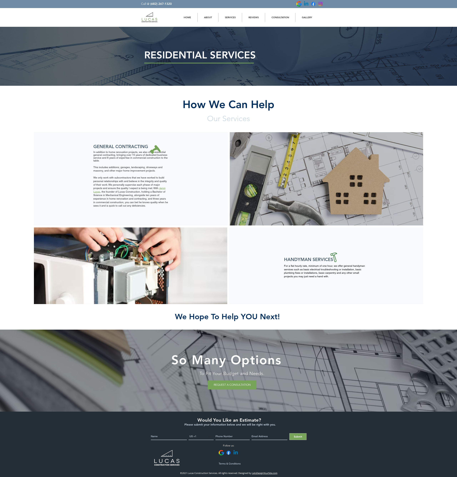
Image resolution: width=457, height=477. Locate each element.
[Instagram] (320, 4)
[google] (299, 4)
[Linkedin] (306, 4)
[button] (230, 17)
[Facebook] (313, 4)
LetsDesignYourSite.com (264, 473)
